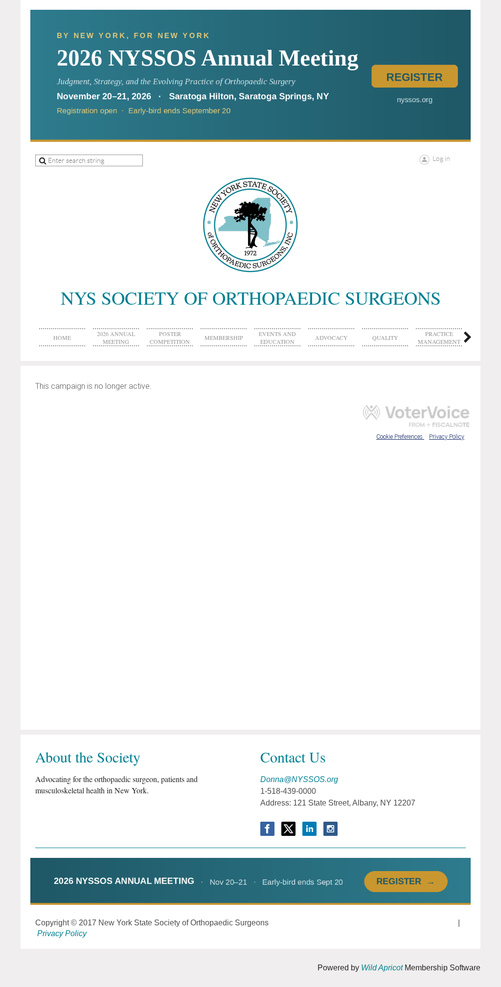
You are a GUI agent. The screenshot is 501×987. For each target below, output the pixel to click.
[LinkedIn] (309, 829)
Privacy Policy (62, 933)
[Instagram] (330, 829)
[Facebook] (267, 829)
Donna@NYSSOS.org (299, 779)
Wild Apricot (382, 968)
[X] (288, 829)
